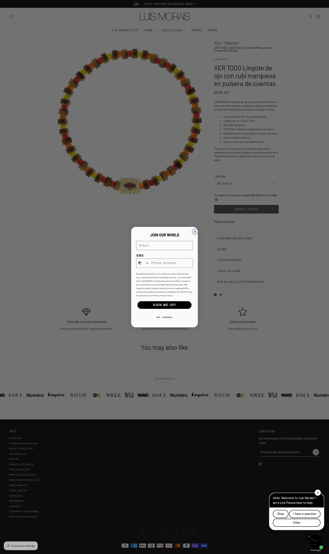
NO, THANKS (164, 317)
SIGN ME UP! (164, 305)
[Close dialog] (195, 231)
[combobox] (142, 263)
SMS (140, 255)
